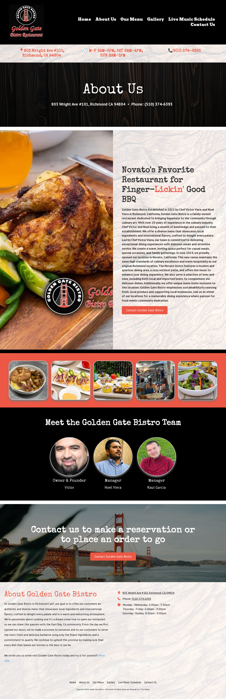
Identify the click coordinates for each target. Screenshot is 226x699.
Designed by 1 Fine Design (140, 689)
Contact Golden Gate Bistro (144, 310)
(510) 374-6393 (141, 598)
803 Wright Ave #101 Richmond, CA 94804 (148, 592)
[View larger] (28, 380)
